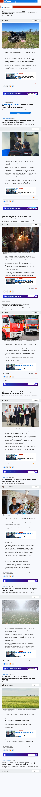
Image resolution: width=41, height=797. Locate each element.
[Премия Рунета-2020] (15, 1)
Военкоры (17, 6)
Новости (4, 118)
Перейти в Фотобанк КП (16, 158)
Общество (17, 73)
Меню (2, 1)
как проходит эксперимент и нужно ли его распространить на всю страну (24, 76)
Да (2, 7)
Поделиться (36, 20)
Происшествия (8, 118)
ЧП (5, 380)
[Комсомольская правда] (9, 1)
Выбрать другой (6, 7)
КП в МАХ (29, 6)
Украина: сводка (24, 6)
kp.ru (36, 83)
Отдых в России (35, 6)
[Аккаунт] (39, 1)
